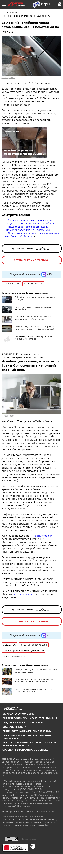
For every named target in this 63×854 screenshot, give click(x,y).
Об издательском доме (18, 713)
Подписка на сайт (14, 722)
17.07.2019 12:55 (9, 12)
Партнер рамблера (29, 839)
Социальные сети (14, 727)
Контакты (36, 722)
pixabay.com (8, 77)
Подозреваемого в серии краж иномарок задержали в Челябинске (28, 228)
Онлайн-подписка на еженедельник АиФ (29, 718)
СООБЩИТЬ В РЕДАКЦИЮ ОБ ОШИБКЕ (25, 749)
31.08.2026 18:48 (10, 354)
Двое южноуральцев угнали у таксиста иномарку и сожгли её (33, 337)
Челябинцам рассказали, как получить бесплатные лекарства (33, 690)
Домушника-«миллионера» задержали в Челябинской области (32, 235)
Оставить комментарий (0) (31, 260)
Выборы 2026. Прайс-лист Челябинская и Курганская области (29, 744)
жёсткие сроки (42, 535)
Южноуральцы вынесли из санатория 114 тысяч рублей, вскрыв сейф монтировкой (34, 327)
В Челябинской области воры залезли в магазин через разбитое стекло (34, 318)
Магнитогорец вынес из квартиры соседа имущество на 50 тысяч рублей (29, 222)
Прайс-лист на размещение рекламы (26, 731)
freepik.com (8, 415)
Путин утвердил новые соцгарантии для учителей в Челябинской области (34, 680)
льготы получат (22, 594)
